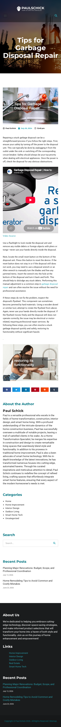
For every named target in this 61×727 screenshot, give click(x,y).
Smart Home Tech (14, 515)
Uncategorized (12, 518)
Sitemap (53, 721)
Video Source (9, 236)
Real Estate (14, 663)
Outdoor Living (12, 511)
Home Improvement (14, 505)
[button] (5, 15)
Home (8, 501)
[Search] (54, 543)
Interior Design (12, 508)
